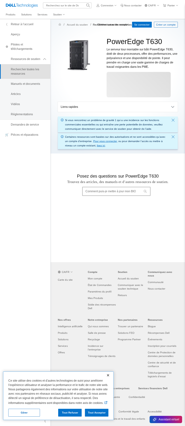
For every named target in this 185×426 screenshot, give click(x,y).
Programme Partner (129, 339)
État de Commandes (99, 285)
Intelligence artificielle (70, 326)
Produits (62, 332)
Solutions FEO (126, 332)
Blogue (152, 326)
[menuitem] (59, 15)
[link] (131, 5)
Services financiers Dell (152, 388)
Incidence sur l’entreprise (95, 347)
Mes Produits (95, 298)
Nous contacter (156, 288)
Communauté (156, 282)
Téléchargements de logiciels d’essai (160, 374)
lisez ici (101, 145)
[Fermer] (108, 375)
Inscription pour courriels (162, 345)
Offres (61, 352)
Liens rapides (69, 106)
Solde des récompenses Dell (102, 306)
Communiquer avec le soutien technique (130, 287)
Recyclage (94, 339)
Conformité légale (129, 411)
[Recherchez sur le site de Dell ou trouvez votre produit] (88, 5)
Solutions (63, 339)
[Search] (145, 191)
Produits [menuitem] (10, 14)
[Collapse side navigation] (45, 421)
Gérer (24, 412)
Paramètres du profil (99, 291)
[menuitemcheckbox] (25, 59)
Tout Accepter (97, 412)
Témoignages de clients (101, 356)
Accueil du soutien (77, 24)
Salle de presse (97, 332)
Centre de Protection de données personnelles (161, 354)
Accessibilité (155, 411)
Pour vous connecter (105, 141)
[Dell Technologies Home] (21, 5)
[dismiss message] (173, 120)
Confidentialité (137, 397)
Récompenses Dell (158, 332)
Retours (122, 295)
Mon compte (95, 278)
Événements (155, 339)
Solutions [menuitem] (26, 14)
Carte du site (65, 279)
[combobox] (67, 5)
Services (63, 345)
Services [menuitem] (42, 14)
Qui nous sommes (98, 326)
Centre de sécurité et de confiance (162, 364)
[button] (107, 5)
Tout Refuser (70, 412)
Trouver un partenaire (130, 326)
